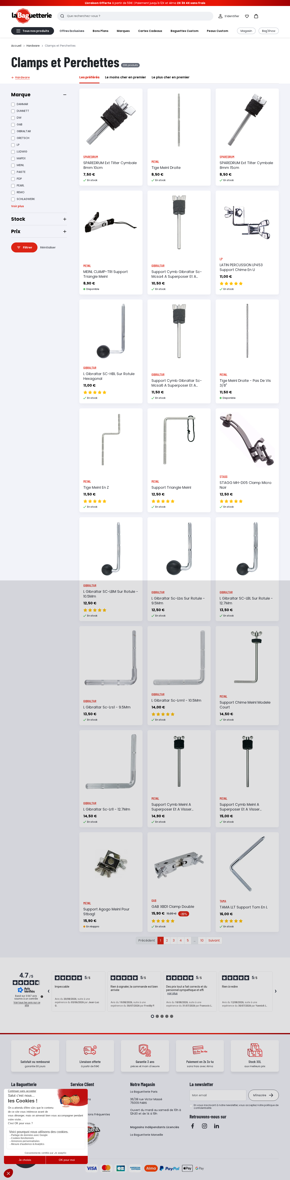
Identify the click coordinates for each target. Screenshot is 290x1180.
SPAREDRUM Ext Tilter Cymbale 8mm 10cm (110, 165)
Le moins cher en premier (125, 77)
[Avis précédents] (48, 991)
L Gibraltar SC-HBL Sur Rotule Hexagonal (109, 376)
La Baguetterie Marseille (146, 1135)
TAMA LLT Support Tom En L (243, 907)
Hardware (33, 46)
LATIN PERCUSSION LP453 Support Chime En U (241, 267)
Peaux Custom (217, 31)
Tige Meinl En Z (96, 487)
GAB (19, 124)
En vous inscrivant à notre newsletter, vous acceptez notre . (236, 1106)
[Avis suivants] (275, 991)
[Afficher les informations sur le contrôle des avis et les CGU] (41, 996)
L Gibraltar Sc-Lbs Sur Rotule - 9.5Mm (178, 601)
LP (18, 145)
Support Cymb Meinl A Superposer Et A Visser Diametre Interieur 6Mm (240, 809)
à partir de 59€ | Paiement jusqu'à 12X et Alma (145, 3)
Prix (15, 231)
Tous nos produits (36, 31)
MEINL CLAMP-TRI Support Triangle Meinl (105, 274)
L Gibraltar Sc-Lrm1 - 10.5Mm (176, 700)
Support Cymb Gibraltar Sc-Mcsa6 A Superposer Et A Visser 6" (176, 385)
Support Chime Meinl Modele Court (245, 705)
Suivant (214, 940)
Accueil (16, 46)
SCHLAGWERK (26, 199)
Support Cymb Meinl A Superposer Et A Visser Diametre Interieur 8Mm (172, 809)
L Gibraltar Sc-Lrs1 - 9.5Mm (107, 707)
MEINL (20, 165)
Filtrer (27, 247)
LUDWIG (22, 151)
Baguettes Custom (185, 31)
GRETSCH (23, 138)
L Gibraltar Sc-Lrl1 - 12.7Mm (106, 809)
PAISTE (21, 172)
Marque (20, 94)
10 (202, 940)
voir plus (172, 993)
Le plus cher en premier (171, 77)
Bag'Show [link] (268, 31)
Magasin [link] (246, 31)
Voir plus (17, 206)
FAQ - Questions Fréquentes (90, 1114)
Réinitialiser (48, 247)
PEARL (20, 185)
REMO (21, 192)
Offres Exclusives (72, 31)
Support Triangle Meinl (171, 487)
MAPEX (21, 158)
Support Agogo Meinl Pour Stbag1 (106, 911)
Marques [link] (123, 31)
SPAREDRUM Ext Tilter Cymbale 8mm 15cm (246, 165)
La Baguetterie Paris (143, 1092)
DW (19, 117)
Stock (18, 219)
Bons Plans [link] (100, 31)
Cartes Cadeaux (150, 31)
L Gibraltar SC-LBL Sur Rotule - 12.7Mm (246, 601)
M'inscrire (259, 1095)
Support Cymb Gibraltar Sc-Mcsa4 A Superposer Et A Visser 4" (176, 276)
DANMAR (22, 104)
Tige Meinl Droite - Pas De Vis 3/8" (245, 383)
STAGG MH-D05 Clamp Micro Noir (245, 485)
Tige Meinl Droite (166, 167)
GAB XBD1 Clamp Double (172, 906)
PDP (19, 178)
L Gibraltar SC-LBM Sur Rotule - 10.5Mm (110, 594)
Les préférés (89, 77)
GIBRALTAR (24, 131)
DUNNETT (23, 111)
